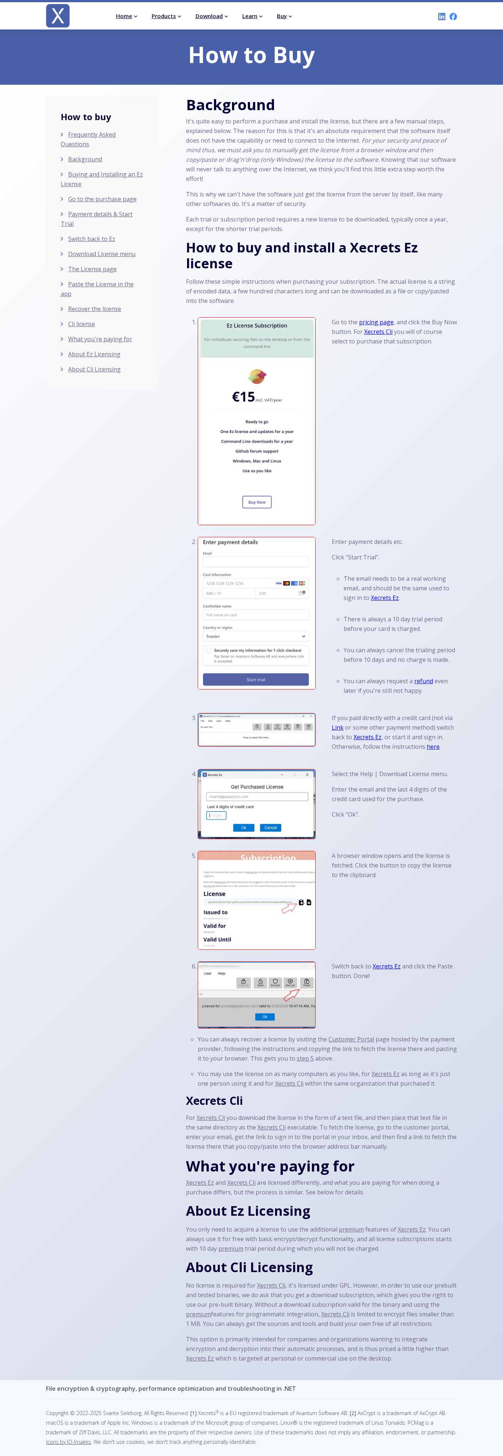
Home (124, 16)
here (433, 747)
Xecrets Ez (385, 598)
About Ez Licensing (94, 354)
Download (209, 16)
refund (423, 681)
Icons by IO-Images (68, 1441)
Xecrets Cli (378, 332)
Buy (282, 16)
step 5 (305, 1058)
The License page (92, 269)
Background (85, 159)
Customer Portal (351, 1039)
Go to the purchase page (102, 199)
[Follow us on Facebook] (452, 16)
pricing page (376, 322)
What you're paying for (100, 339)
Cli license (81, 324)
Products (164, 16)
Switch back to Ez (91, 239)
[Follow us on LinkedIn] (441, 16)
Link (338, 727)
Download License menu (102, 254)
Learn (249, 16)
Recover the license (94, 309)
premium (351, 1229)
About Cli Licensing (94, 369)
